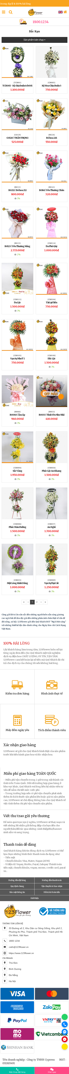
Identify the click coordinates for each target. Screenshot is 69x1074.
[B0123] (17, 243)
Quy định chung (17, 886)
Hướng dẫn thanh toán (51, 880)
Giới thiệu (34, 898)
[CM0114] (52, 243)
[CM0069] (52, 580)
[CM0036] (52, 468)
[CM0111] (17, 299)
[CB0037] (51, 524)
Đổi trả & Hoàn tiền (52, 892)
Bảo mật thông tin (17, 892)
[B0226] (51, 135)
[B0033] (51, 412)
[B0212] (17, 187)
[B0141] (51, 187)
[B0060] (17, 412)
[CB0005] (51, 83)
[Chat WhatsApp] (65, 1017)
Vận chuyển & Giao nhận (51, 886)
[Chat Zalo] (65, 1032)
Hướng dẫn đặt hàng (17, 880)
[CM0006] (17, 524)
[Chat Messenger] (65, 1039)
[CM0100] (52, 355)
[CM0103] (17, 355)
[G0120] (17, 135)
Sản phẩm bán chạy (34, 39)
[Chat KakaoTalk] (65, 1047)
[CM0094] (17, 468)
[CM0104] (52, 299)
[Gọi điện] (65, 1024)
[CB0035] (17, 580)
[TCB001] (17, 83)
